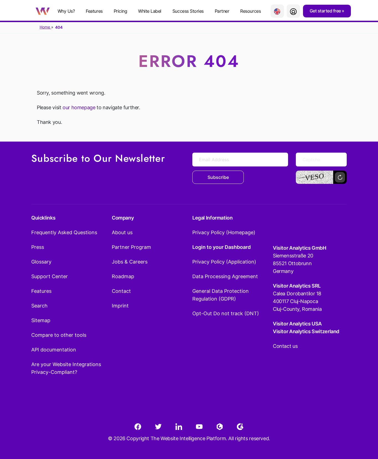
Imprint (120, 306)
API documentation (53, 350)
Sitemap (40, 320)
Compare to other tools (58, 335)
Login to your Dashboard (221, 247)
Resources (250, 11)
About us (122, 232)
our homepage (79, 107)
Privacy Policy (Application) (224, 262)
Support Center (49, 276)
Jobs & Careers (129, 262)
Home (45, 27)
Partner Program (131, 247)
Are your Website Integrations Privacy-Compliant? (66, 368)
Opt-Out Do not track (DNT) (225, 313)
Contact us (285, 346)
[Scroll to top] (364, 427)
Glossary (41, 262)
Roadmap (123, 276)
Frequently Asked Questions (64, 232)
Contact (121, 291)
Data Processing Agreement (225, 276)
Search (39, 306)
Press (37, 247)
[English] (277, 11)
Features (94, 11)
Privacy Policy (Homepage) (223, 232)
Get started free (326, 11)
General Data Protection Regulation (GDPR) (220, 295)
